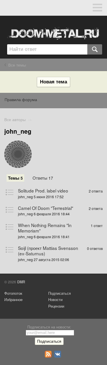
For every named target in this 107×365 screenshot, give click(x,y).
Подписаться (59, 293)
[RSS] (49, 356)
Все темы (17, 65)
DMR (21, 281)
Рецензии (56, 306)
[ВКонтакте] (58, 356)
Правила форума (21, 99)
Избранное (13, 299)
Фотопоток (13, 293)
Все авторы (15, 119)
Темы (15, 178)
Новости (55, 299)
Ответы (43, 178)
